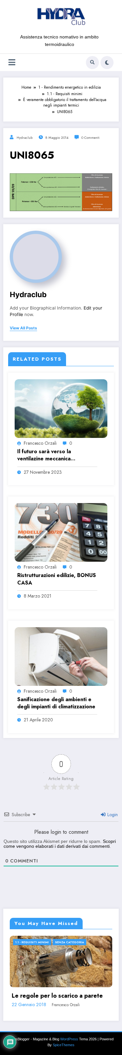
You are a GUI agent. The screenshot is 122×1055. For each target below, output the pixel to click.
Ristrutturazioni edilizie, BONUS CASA (56, 579)
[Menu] (12, 62)
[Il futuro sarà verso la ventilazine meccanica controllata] (61, 408)
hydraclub (25, 137)
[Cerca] (92, 62)
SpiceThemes (64, 1045)
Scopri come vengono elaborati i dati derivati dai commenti (60, 844)
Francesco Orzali (40, 443)
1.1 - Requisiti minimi (32, 942)
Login (112, 814)
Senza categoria (69, 942)
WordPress (69, 1039)
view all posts (23, 328)
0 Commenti (90, 137)
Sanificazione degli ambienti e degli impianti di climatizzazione (56, 703)
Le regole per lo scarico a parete (57, 996)
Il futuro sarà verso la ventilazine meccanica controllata (44, 455)
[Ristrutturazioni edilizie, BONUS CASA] (61, 532)
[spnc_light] (107, 62)
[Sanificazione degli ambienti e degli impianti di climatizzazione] (61, 656)
